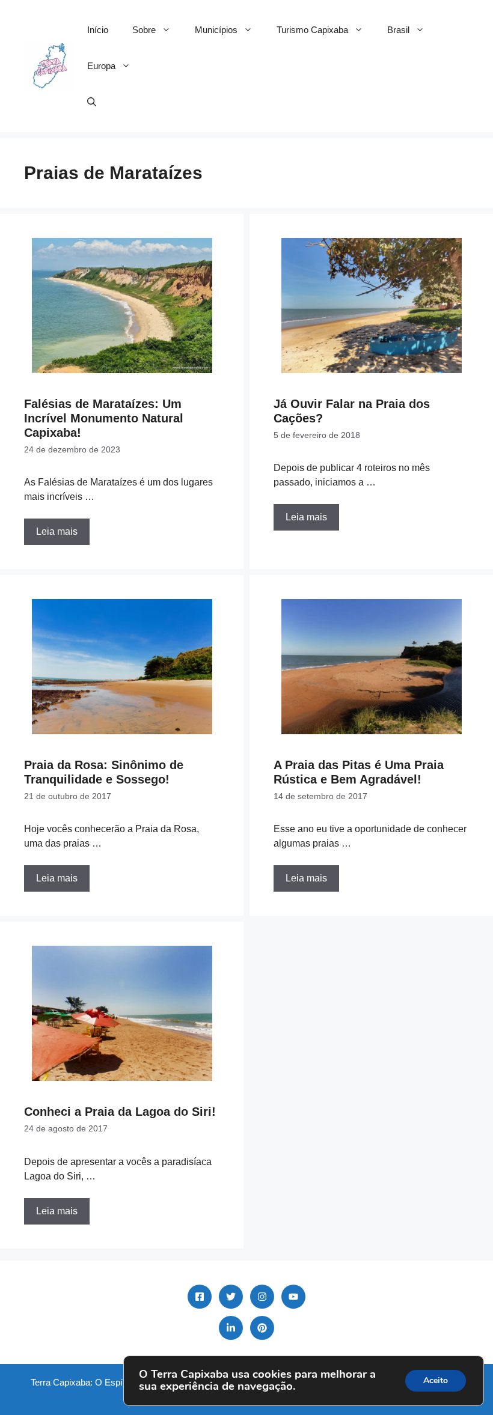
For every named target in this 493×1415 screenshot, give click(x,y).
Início (97, 30)
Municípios (216, 30)
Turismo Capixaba (312, 30)
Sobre (144, 30)
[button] (91, 102)
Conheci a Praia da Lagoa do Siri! (120, 1111)
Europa (101, 66)
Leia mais (57, 531)
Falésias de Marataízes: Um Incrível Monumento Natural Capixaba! (103, 418)
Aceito (435, 1380)
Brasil (398, 30)
